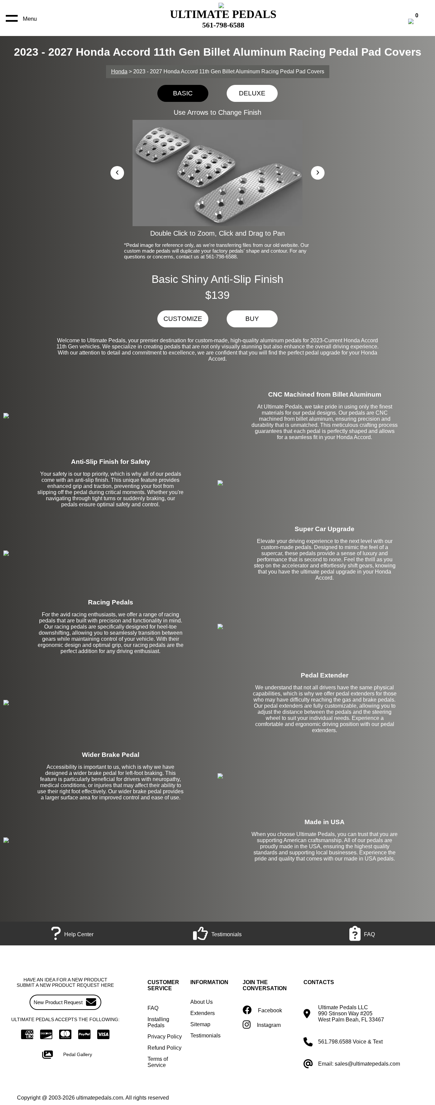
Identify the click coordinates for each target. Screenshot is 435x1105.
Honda (119, 71)
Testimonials (205, 1035)
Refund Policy (164, 1048)
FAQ (152, 1008)
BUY (252, 318)
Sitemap (200, 1024)
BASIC (183, 93)
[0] (418, 22)
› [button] (317, 171)
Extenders (202, 1013)
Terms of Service (157, 1062)
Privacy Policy (164, 1036)
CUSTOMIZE (182, 318)
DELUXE (252, 93)
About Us (201, 1002)
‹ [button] (117, 171)
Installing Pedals (158, 1022)
